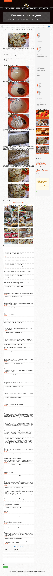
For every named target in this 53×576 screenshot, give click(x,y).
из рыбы (39, 50)
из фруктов (39, 93)
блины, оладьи (40, 91)
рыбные (39, 37)
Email (4, 554)
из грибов (39, 46)
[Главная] (26, 5)
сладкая (19, 202)
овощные (39, 36)
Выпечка (22, 8)
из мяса (39, 48)
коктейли (39, 94)
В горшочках (39, 54)
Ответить (6, 256)
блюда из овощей (40, 58)
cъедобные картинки (41, 57)
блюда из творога (40, 59)
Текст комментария (6, 557)
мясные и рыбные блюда (41, 65)
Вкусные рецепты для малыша (42, 56)
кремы (39, 95)
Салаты (39, 8)
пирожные (39, 86)
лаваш (39, 34)
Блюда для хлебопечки (41, 68)
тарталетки (39, 38)
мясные (39, 35)
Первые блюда (11, 8)
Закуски (6, 8)
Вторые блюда (17, 8)
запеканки (39, 92)
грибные (39, 33)
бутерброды (39, 32)
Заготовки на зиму (45, 8)
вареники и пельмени (41, 45)
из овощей (39, 49)
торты (39, 88)
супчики (39, 67)
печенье (39, 84)
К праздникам (39, 98)
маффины (39, 82)
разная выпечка (40, 66)
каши (38, 51)
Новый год (39, 102)
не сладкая (39, 83)
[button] (7, 208)
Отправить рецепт (8, 0)
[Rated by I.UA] (42, 193)
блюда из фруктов (40, 60)
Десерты (27, 8)
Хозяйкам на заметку (41, 107)
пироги (39, 85)
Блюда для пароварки (41, 70)
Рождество (39, 103)
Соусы (35, 8)
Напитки (31, 8)
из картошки (39, 47)
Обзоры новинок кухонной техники (41, 105)
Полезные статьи (39, 178)
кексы (23, 202)
